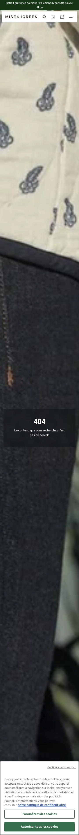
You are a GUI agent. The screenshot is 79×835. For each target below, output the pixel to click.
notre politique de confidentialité (42, 805)
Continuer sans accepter (61, 767)
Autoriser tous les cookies (39, 827)
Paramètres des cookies (39, 814)
